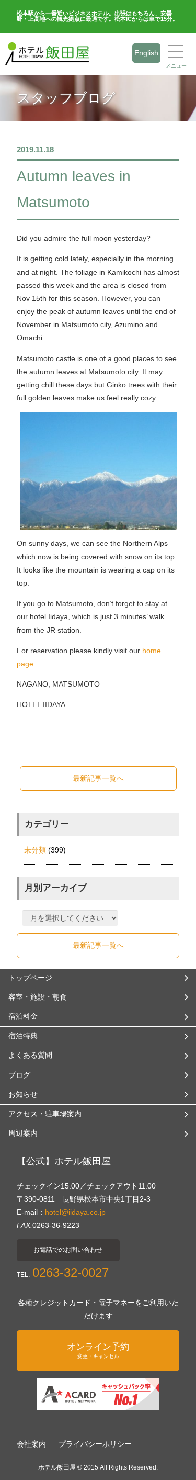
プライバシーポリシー (95, 1444)
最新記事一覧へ (98, 778)
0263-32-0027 (70, 1272)
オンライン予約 (98, 1350)
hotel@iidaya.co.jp (75, 1212)
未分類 (35, 850)
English (146, 53)
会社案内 (31, 1444)
